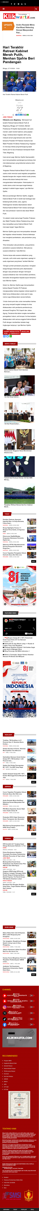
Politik (5, 829)
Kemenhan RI (15, 333)
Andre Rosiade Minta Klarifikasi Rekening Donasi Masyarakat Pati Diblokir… (14, 802)
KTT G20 (6, 1087)
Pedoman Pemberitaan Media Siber (13, 1180)
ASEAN (6, 1079)
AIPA (5, 1084)
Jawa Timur (6, 858)
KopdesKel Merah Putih (10, 1063)
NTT (4, 752)
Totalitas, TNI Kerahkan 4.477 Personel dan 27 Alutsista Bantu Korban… (13, 742)
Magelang (25, 331)
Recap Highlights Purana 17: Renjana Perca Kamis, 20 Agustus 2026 (14, 529)
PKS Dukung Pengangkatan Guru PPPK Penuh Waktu (13, 826)
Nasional (5, 525)
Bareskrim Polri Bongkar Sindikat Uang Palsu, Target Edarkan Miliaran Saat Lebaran (14, 886)
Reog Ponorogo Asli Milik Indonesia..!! (17, 651)
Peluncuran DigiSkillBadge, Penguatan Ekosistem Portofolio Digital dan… (13, 538)
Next (33, 561)
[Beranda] (19, 16)
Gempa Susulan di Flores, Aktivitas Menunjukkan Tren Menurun (14, 749)
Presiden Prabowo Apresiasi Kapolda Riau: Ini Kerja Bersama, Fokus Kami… (13, 521)
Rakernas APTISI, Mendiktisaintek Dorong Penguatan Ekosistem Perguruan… (14, 546)
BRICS (5, 1081)
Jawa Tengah (7, 117)
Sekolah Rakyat (8, 1066)
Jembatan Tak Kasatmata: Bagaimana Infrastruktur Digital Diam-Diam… (13, 968)
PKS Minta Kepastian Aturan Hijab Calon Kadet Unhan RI (14, 810)
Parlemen (5, 556)
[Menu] (3, 9)
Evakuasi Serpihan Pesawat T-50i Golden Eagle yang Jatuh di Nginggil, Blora (19, 648)
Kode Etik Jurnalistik (9, 1182)
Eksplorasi (19, 35)
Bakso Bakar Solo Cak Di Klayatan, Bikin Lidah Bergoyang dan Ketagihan (26, 28)
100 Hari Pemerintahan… (12, 424)
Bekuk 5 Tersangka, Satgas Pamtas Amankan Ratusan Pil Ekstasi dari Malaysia (18, 655)
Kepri (4, 848)
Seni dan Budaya (8, 1076)
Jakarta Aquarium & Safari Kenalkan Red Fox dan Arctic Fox (14, 950)
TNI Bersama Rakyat (9, 1071)
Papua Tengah (7, 880)
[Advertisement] (19, 726)
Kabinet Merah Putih (11, 331)
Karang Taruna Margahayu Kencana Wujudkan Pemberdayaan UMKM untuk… (14, 959)
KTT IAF (6, 1089)
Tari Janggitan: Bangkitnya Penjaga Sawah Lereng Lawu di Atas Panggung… (14, 943)
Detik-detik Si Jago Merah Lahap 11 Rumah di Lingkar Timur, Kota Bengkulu (18, 644)
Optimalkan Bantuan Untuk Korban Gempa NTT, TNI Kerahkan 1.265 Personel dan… (14, 759)
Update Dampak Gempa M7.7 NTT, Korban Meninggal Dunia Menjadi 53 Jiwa (14, 775)
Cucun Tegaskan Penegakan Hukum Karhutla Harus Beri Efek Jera (14, 554)
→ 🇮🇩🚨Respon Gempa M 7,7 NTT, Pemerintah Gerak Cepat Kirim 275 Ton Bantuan (17, 639)
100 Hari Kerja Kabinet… (12, 397)
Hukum (5, 867)
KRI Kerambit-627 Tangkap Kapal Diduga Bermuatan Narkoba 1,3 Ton (14, 845)
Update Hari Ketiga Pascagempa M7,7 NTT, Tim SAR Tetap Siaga (13, 766)
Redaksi (6, 1177)
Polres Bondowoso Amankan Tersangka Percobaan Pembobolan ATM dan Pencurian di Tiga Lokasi (14, 854)
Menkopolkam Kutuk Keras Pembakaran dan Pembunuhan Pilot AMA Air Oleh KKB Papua (14, 863)
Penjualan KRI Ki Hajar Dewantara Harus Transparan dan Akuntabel (14, 818)
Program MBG (8, 1060)
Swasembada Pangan (10, 1068)
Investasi (6, 1074)
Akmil (6, 333)
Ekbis (4, 533)
